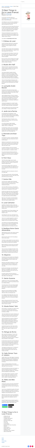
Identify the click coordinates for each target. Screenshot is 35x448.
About (3, 439)
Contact (3, 442)
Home (3, 6)
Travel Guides (7, 6)
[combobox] (27, 1)
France (11, 6)
